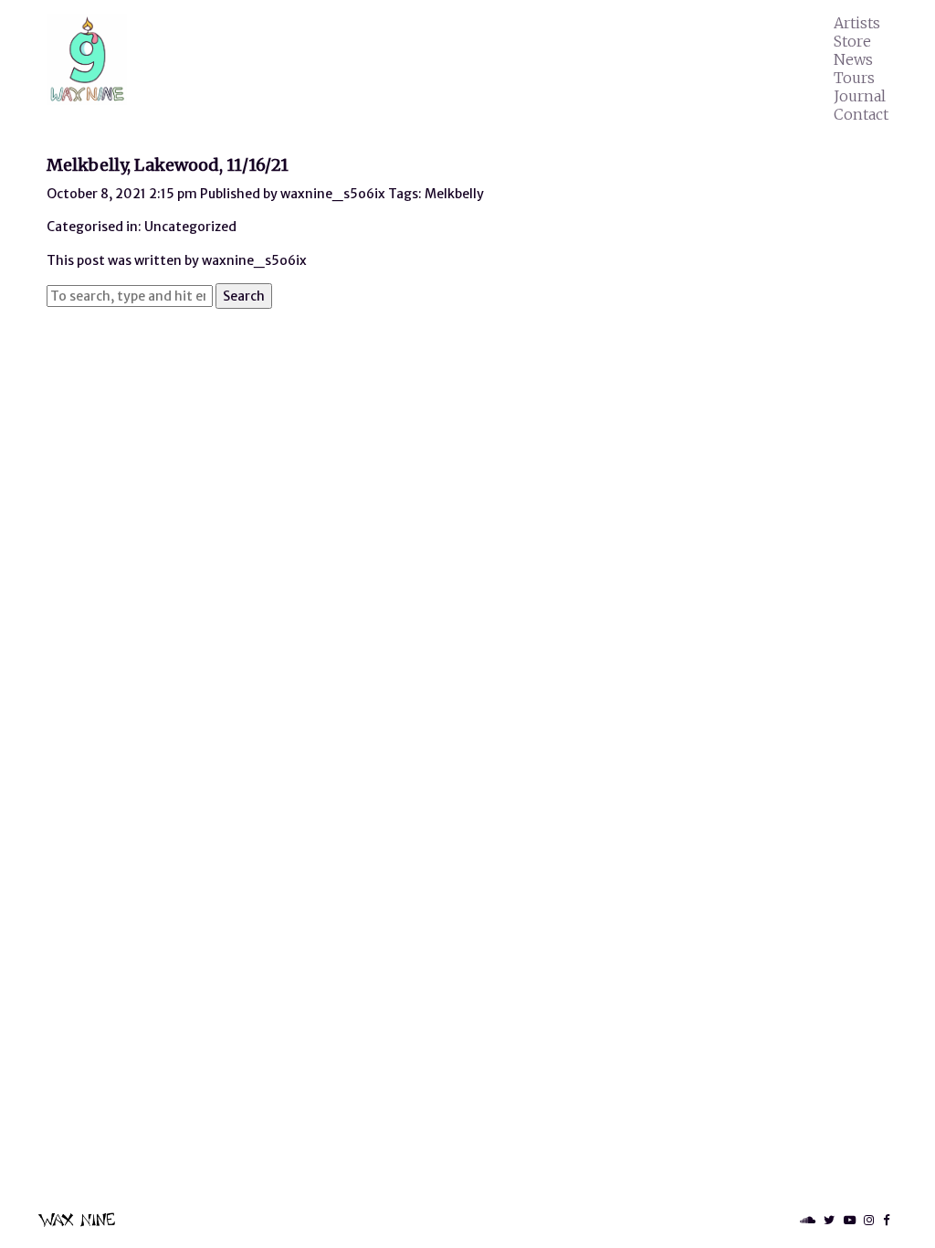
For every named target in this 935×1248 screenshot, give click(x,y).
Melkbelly (454, 193)
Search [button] (244, 296)
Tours (854, 78)
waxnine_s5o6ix (332, 193)
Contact (861, 114)
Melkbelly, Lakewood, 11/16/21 (168, 164)
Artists (857, 23)
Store (852, 41)
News (853, 59)
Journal (860, 96)
